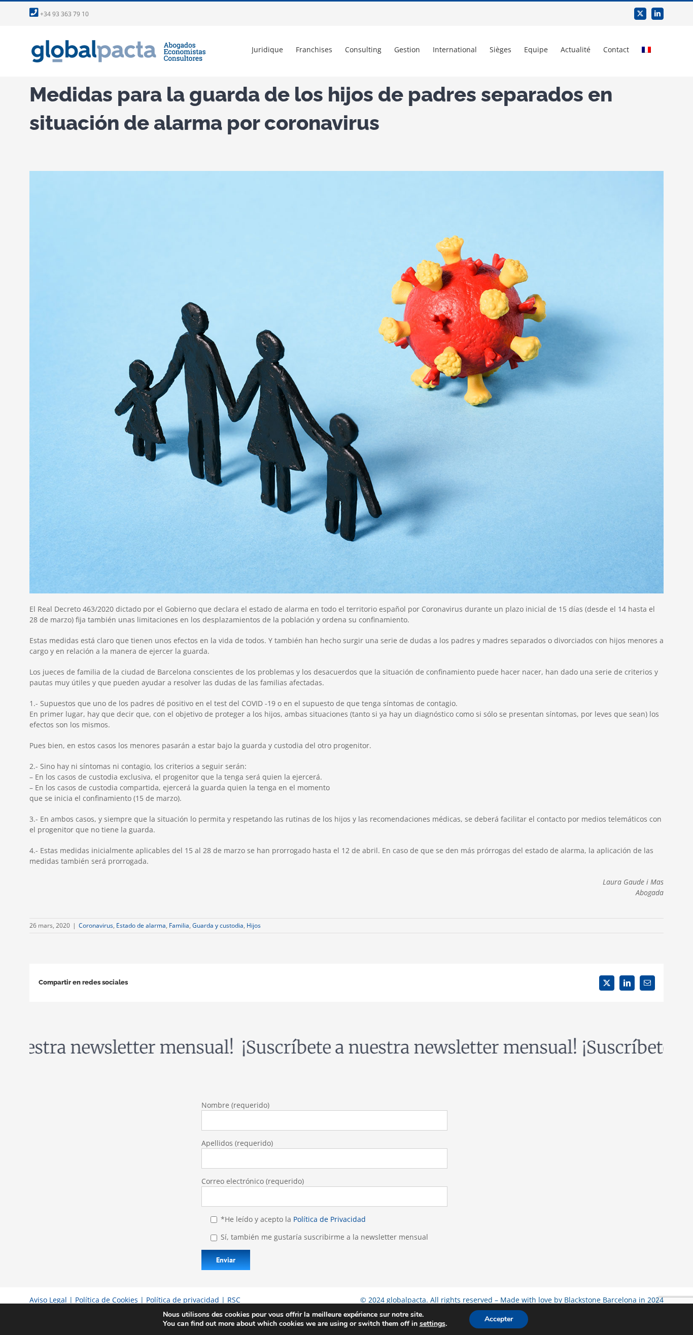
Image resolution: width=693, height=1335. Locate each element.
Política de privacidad (182, 1300)
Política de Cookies (106, 1300)
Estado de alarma (141, 925)
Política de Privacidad (329, 1219)
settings (432, 1323)
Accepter (498, 1319)
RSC (233, 1300)
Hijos (254, 925)
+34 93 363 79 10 (64, 14)
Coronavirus (96, 925)
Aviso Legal (48, 1300)
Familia (179, 925)
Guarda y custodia (218, 925)
